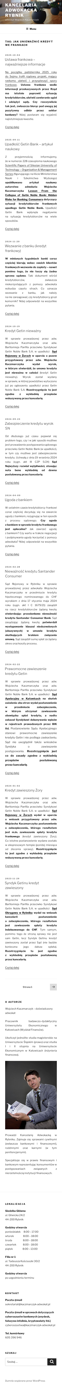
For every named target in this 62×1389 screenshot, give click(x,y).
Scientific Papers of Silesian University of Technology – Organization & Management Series (31, 170)
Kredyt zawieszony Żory (23, 790)
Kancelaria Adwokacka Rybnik (21, 10)
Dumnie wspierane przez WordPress (25, 1380)
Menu (33, 28)
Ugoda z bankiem (18, 500)
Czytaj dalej (12, 127)
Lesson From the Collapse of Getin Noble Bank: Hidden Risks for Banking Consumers (31, 195)
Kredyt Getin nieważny (23, 331)
